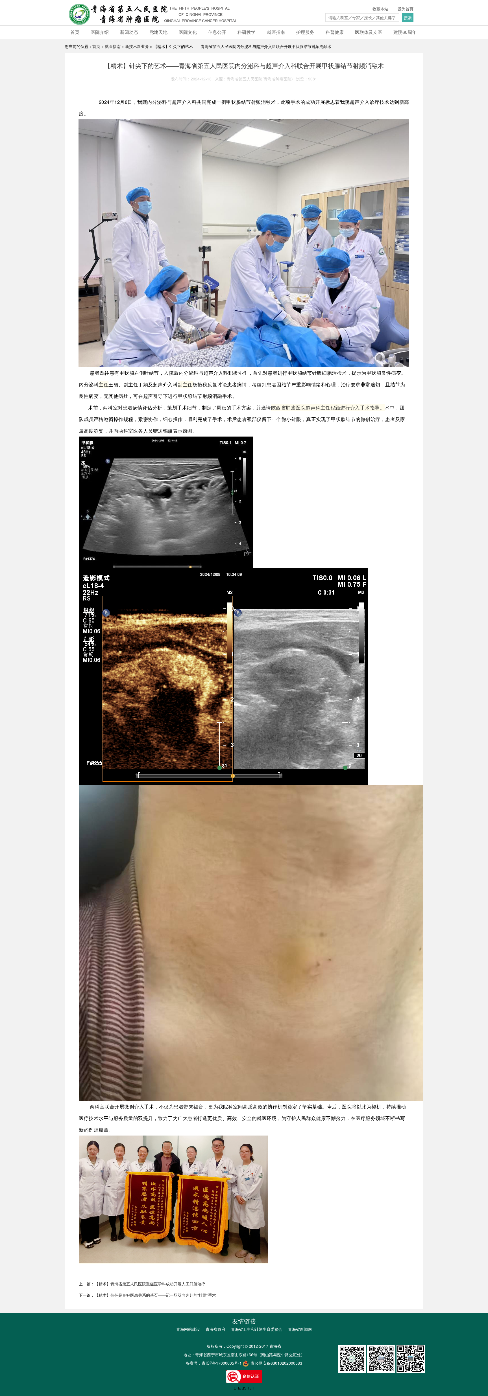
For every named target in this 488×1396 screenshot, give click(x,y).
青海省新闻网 (300, 1329)
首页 (74, 32)
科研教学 (247, 32)
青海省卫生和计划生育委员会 (256, 1329)
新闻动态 (129, 32)
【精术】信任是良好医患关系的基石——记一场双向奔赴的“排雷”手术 (155, 1295)
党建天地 (158, 32)
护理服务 (305, 32)
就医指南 (276, 32)
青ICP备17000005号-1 (222, 1363)
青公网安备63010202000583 (276, 1363)
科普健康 (335, 32)
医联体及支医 (368, 32)
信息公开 (217, 32)
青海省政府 (215, 1329)
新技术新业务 (137, 46)
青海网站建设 (188, 1329)
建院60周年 (405, 32)
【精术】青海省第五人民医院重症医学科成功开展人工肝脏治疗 (150, 1284)
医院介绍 (100, 32)
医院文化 (188, 32)
